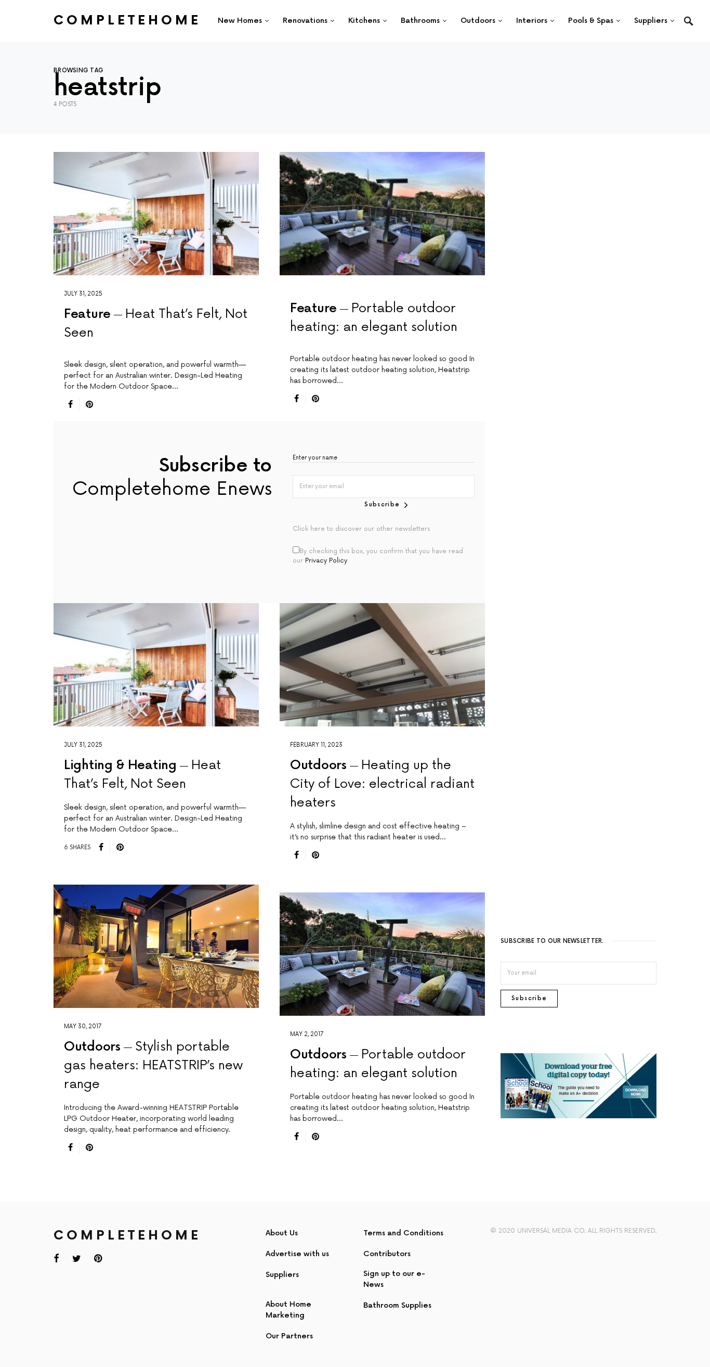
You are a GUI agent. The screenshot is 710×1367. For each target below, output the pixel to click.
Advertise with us (297, 1253)
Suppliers (282, 1274)
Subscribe (382, 504)
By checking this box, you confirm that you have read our (378, 556)
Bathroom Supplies (397, 1305)
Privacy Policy (326, 561)
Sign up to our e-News (394, 1279)
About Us (282, 1233)
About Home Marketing (288, 1310)
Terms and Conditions (403, 1233)
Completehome (127, 20)
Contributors (387, 1253)
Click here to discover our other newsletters (361, 529)
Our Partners (289, 1336)
